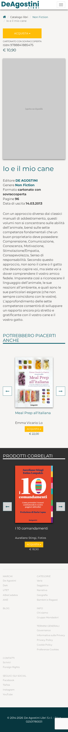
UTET (6, 590)
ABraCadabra (10, 595)
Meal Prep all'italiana (33, 413)
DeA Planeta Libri (21, 4)
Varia (39, 580)
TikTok (6, 684)
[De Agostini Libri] (4, 17)
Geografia (42, 595)
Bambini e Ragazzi (47, 599)
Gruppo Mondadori (48, 617)
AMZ (5, 599)
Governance (44, 630)
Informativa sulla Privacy (51, 635)
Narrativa (42, 590)
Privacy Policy (45, 640)
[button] (7, 391)
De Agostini (26, 180)
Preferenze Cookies (48, 649)
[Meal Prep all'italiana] (34, 382)
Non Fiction (40, 17)
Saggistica (42, 585)
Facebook (8, 680)
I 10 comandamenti (31, 528)
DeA (5, 585)
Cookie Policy (44, 644)
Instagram (9, 689)
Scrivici (7, 662)
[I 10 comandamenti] (34, 494)
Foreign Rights (11, 667)
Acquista (21, 33)
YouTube (8, 694)
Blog (6, 608)
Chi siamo (42, 612)
